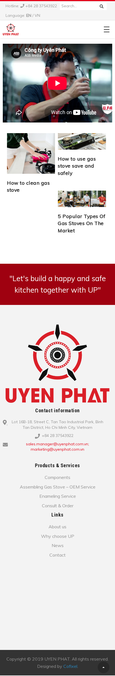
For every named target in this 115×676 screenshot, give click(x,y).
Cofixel (70, 666)
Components (57, 477)
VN (37, 15)
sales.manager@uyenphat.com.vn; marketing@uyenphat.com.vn (57, 446)
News (58, 545)
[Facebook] (61, 458)
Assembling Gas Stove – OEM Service (57, 487)
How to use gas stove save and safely (77, 166)
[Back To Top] (103, 667)
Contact (57, 555)
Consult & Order (57, 505)
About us (57, 526)
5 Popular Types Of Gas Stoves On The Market (81, 223)
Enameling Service (57, 496)
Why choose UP (57, 536)
